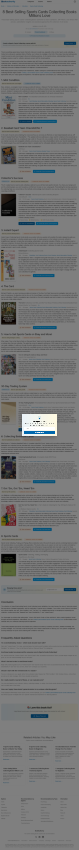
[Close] (55, 416)
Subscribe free (39, 432)
